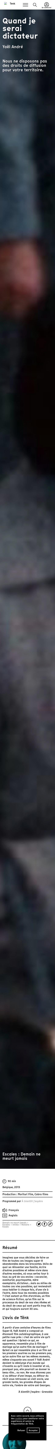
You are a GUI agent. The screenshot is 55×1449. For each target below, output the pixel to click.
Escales (6, 1224)
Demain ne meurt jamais (14, 1222)
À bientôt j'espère (32, 1201)
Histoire (25, 1224)
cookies (19, 1418)
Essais (5, 1226)
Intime (15, 1224)
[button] (35, 5)
